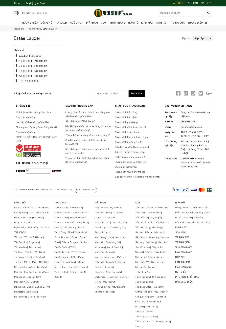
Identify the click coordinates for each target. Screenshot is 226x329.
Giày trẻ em (140, 212)
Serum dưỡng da (103, 232)
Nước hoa (76, 22)
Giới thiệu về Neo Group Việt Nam (33, 112)
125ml (73, 272)
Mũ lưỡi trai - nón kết (192, 212)
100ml (65, 272)
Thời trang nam (142, 277)
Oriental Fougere (70, 242)
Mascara (117, 272)
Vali (43, 257)
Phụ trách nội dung (26, 132)
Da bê (38, 286)
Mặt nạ (98, 281)
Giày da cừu (140, 267)
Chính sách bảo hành (126, 117)
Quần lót (164, 291)
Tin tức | (17, 3)
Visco (43, 296)
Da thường (118, 212)
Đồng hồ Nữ (19, 217)
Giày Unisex (161, 207)
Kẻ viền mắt (112, 277)
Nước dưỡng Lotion (104, 237)
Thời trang (117, 22)
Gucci (31, 212)
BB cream (121, 262)
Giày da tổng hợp (156, 257)
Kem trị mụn (120, 237)
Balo (41, 252)
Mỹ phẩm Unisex (103, 212)
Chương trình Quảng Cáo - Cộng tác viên (37, 127)
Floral (81, 227)
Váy (156, 291)
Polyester (19, 291)
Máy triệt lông (118, 286)
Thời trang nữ (158, 277)
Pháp (34, 262)
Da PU (46, 286)
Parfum (81, 257)
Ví (36, 252)
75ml (57, 272)
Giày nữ (149, 207)
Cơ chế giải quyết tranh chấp (130, 152)
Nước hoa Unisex (62, 212)
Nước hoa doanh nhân (64, 222)
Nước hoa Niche (79, 212)
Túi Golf (18, 262)
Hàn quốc (198, 207)
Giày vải (139, 252)
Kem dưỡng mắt (114, 247)
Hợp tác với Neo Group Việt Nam (33, 122)
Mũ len (207, 212)
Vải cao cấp (31, 291)
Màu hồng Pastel (41, 272)
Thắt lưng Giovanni (144, 311)
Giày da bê (160, 252)
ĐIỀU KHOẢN (46, 190)
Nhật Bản (43, 262)
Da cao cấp (19, 286)
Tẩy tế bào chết (102, 222)
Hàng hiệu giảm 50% (34, 3)
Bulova (17, 207)
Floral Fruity (60, 232)
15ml (69, 267)
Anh (79, 222)
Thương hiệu (29, 22)
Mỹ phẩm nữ (116, 207)
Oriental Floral (78, 237)
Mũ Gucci (139, 306)
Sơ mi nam (161, 296)
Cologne (82, 252)
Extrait (57, 262)
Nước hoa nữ (76, 207)
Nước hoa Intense (78, 217)
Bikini (137, 301)
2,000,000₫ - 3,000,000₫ (33, 66)
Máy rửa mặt (109, 281)
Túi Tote (18, 252)
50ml (84, 267)
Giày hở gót (155, 217)
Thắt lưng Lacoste (161, 321)
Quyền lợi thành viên (126, 166)
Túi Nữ (27, 237)
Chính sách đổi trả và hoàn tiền (131, 127)
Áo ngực (139, 296)
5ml (56, 267)
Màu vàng (19, 277)
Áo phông (150, 296)
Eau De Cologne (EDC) (65, 257)
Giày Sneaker (154, 212)
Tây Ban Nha (20, 242)
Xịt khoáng (100, 247)
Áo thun (138, 291)
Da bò (30, 286)
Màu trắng (41, 267)
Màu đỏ (27, 272)
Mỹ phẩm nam (101, 207)
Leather (83, 242)
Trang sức (177, 22)
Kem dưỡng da (102, 227)
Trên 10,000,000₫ (29, 81)
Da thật (34, 281)
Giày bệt (139, 222)
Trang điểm (195, 22)
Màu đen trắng (152, 237)
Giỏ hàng (206, 3)
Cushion (99, 267)
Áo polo (148, 291)
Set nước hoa (69, 262)
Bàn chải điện (184, 281)
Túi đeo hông (33, 257)
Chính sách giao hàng (126, 122)
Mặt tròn (32, 222)
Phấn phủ (121, 257)
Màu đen (30, 267)
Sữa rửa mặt (183, 247)
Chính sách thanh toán (127, 132)
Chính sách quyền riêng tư (128, 142)
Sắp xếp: (186, 38)
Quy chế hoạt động (26, 117)
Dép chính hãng (142, 227)
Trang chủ (19, 28)
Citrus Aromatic (61, 237)
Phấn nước (110, 262)
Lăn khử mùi (182, 262)
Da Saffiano (33, 296)
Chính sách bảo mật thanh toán (131, 137)
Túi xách (61, 22)
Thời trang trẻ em (143, 281)
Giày (104, 22)
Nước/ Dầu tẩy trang (104, 252)
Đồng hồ (46, 22)
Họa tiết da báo (142, 247)
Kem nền (109, 267)
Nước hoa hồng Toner (105, 257)
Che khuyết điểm (103, 272)
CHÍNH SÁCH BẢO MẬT (63, 190)
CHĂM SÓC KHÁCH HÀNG (130, 106)
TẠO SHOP (177, 3)
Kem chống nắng (120, 222)
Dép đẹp (180, 257)
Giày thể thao (141, 217)
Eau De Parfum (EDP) (64, 247)
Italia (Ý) (58, 227)
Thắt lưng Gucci (142, 321)
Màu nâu (18, 272)
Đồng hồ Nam (42, 212)
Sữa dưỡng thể (113, 242)
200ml (57, 277)
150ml (81, 272)
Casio (17, 212)
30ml (77, 267)
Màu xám (162, 242)
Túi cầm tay (34, 247)
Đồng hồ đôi (20, 222)
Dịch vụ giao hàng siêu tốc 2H (130, 157)
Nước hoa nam (61, 207)
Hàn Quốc (19, 267)
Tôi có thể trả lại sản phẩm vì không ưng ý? (87, 135)
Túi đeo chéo (20, 247)
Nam (177, 207)
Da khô (98, 217)
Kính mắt (147, 22)
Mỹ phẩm (92, 22)
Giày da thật (157, 247)
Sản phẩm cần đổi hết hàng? (80, 121)
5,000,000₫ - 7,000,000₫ (33, 76)
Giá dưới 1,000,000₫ (30, 56)
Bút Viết (180, 272)
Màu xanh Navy (21, 281)
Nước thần (99, 242)
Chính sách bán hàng (126, 112)
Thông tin (23, 106)
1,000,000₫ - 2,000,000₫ (33, 61)
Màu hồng (151, 242)
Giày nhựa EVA (142, 262)
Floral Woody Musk (77, 232)
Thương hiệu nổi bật (104, 291)
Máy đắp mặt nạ (102, 286)
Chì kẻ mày (100, 277)
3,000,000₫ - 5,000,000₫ (33, 71)
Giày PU (149, 252)
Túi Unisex (38, 237)
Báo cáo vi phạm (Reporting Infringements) (137, 176)
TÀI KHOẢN (192, 3)
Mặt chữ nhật (20, 227)
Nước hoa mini (61, 217)
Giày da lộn (140, 257)
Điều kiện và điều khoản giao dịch (132, 147)
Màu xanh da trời (34, 277)
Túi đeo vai (19, 257)
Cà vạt (138, 326)
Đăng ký (136, 93)
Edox (24, 212)
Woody (72, 227)
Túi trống (28, 252)
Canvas (152, 267)
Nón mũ (133, 22)
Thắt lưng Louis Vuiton (146, 316)
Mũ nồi (178, 217)
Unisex (185, 207)
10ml (62, 267)
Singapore (34, 242)
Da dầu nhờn (109, 217)
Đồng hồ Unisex (35, 217)
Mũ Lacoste (151, 306)
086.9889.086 (39, 13)
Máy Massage (183, 267)
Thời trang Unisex (143, 286)
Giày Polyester (158, 262)
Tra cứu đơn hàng (87, 190)
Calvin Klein (29, 207)
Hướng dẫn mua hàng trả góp (130, 171)
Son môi (161, 22)
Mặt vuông (33, 227)
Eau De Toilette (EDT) (65, 252)
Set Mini (80, 262)
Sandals (149, 222)
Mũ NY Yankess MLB (151, 301)
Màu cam (139, 237)
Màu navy (159, 232)
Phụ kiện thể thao (187, 277)
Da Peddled (20, 296)
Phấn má (99, 262)
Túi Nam (18, 237)
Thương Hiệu (34, 28)
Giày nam (139, 207)
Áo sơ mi (158, 286)
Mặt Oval (45, 227)
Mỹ (25, 262)
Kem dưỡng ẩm (118, 227)
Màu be (148, 232)
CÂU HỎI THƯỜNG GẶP (79, 106)
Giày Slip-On (161, 222)
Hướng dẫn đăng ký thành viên (131, 162)
